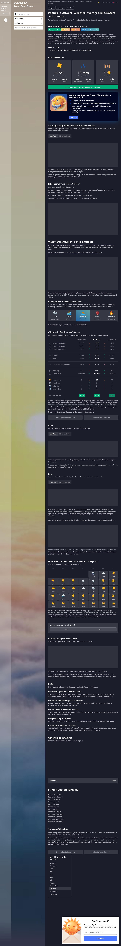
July (51, 880)
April (51, 872)
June (51, 877)
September (54, 886)
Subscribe (100, 938)
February (53, 866)
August (52, 883)
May (51, 874)
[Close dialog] (116, 919)
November (54, 891)
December (53, 894)
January (52, 863)
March (52, 869)
